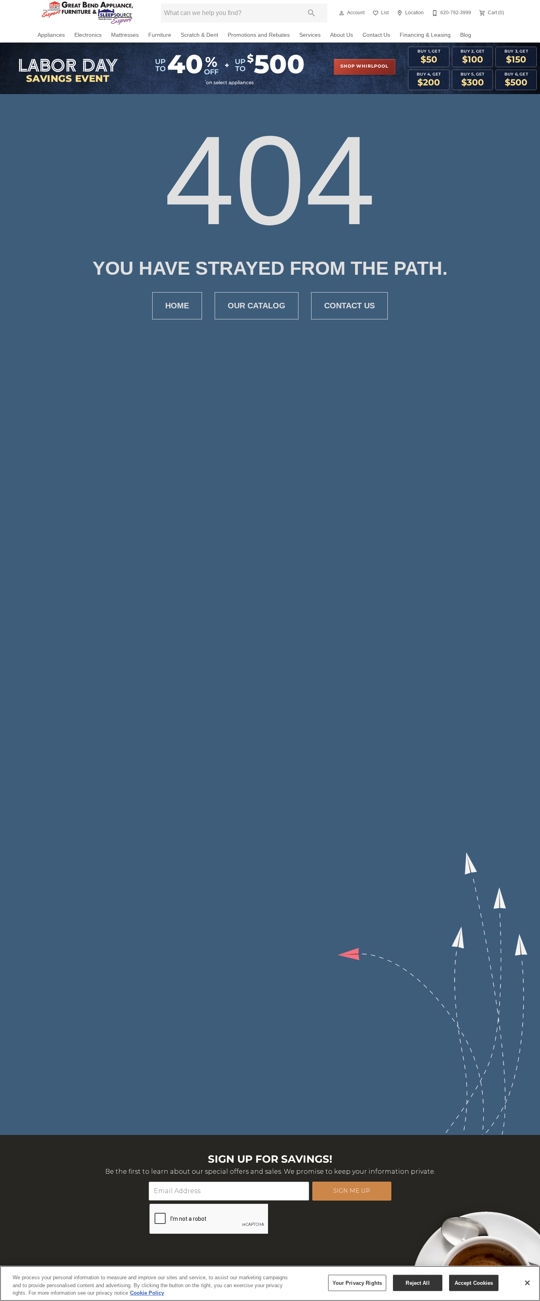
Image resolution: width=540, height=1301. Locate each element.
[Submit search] (311, 13)
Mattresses (125, 35)
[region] (270, 1283)
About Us (341, 35)
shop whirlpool (364, 66)
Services (310, 35)
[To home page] (88, 13)
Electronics (88, 35)
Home (177, 305)
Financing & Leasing (425, 35)
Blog (465, 35)
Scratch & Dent (199, 35)
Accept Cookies (474, 1283)
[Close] (527, 1283)
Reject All (417, 1283)
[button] (341, 13)
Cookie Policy (147, 1293)
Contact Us (376, 35)
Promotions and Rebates (259, 35)
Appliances (51, 35)
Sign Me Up (351, 1190)
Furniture (159, 35)
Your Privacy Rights (357, 1283)
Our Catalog (256, 305)
